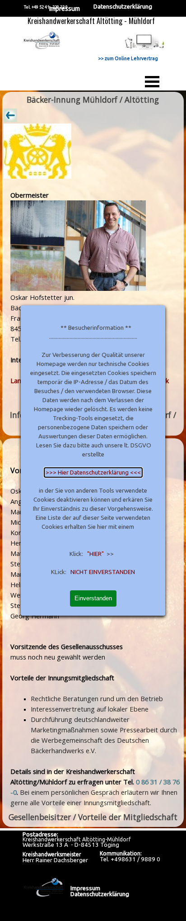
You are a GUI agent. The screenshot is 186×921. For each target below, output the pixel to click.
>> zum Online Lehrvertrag (128, 58)
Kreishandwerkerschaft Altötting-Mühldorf (77, 839)
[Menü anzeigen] (152, 81)
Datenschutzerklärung (122, 6)
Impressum (64, 8)
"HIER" (95, 554)
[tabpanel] (93, 257)
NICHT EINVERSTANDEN (102, 572)
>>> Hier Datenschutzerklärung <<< (93, 472)
